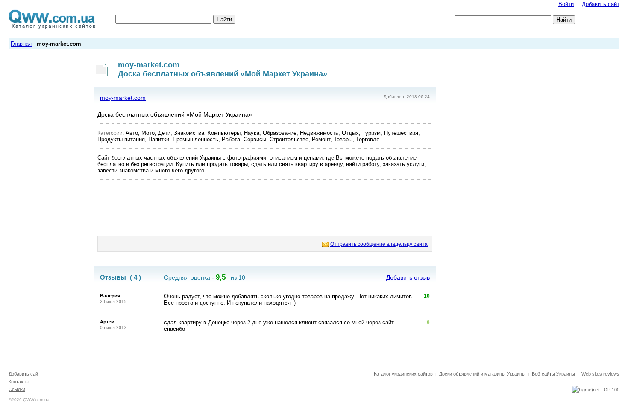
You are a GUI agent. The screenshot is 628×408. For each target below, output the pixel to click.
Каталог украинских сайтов (403, 373)
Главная (21, 44)
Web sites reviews (600, 373)
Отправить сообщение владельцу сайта (379, 244)
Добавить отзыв (408, 277)
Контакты (19, 381)
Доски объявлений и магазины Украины (482, 373)
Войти (566, 4)
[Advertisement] (264, 205)
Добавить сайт (600, 4)
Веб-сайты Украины (553, 373)
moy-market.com (123, 97)
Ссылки (17, 389)
